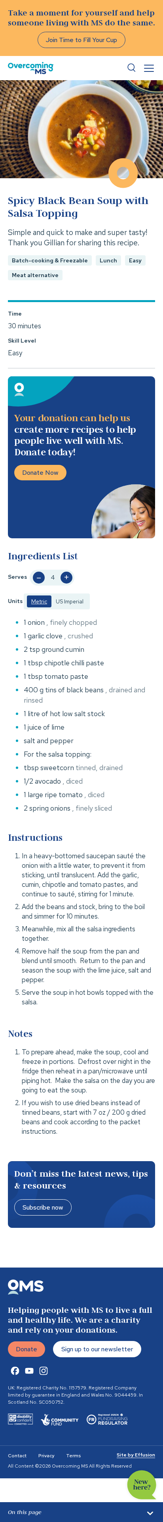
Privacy (46, 1456)
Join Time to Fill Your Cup (81, 40)
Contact (17, 1456)
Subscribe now (43, 1207)
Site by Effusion (136, 1455)
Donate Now (40, 472)
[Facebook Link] (15, 1370)
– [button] (38, 578)
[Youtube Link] (29, 1370)
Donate (26, 1349)
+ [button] (66, 578)
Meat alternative (35, 275)
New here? (142, 1485)
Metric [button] (39, 601)
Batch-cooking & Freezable (50, 260)
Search (131, 68)
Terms (73, 1456)
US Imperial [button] (69, 601)
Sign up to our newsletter (97, 1349)
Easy (135, 260)
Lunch (108, 260)
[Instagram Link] (43, 1370)
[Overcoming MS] (30, 68)
